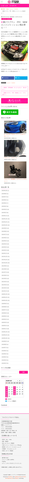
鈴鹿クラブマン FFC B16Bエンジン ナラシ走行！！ (14, 93)
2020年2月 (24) (5, 325)
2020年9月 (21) (5, 303)
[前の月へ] (17, 381)
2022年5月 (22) (5, 240)
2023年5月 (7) (5, 203)
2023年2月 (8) (5, 212)
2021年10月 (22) (6, 262)
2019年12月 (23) (6, 331)
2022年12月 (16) (6, 218)
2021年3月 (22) (5, 284)
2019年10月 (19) (6, 338)
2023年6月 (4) (5, 200)
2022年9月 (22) (5, 228)
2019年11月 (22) (5, 335)
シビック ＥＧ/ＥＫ (7, 18)
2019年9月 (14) (5, 341)
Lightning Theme (18, 476)
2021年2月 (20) (5, 287)
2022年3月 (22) (5, 247)
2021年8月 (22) (5, 269)
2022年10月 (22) (6, 225)
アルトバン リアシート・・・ (12, 157)
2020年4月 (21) (5, 319)
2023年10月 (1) (5, 190)
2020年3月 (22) (5, 322)
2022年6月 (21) (5, 237)
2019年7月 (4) (5, 347)
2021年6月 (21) (5, 275)
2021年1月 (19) (5, 291)
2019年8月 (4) (5, 344)
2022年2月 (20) (5, 250)
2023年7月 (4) (5, 196)
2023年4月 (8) (5, 206)
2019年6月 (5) (5, 350)
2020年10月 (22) (6, 300)
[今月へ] (19, 381)
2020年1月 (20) (5, 328)
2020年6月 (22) (5, 313)
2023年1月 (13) (5, 215)
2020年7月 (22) (5, 309)
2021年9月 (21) (5, 265)
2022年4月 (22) (5, 244)
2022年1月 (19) (5, 253)
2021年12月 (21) (6, 256)
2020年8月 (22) (5, 306)
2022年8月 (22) (5, 231)
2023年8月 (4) (5, 193)
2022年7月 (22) (5, 234)
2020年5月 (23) (5, 316)
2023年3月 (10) (5, 209)
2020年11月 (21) (5, 297)
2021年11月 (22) (5, 259)
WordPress (10, 476)
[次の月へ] (22, 381)
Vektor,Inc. (17, 478)
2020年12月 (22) (6, 294)
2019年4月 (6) (5, 357)
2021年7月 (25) (5, 272)
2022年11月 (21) (5, 222)
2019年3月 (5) (5, 360)
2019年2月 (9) (5, 363)
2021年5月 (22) (5, 278)
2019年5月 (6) (5, 353)
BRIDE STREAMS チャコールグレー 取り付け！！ (14, 88)
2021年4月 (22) (5, 281)
